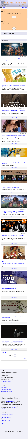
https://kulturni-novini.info (11, 401)
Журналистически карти (6, 381)
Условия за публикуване (6, 389)
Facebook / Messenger (6, 417)
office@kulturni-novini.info (7, 414)
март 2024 (24, 358)
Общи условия (4, 387)
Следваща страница (16, 358)
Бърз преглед (14, 66)
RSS (3, 423)
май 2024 (4, 352)
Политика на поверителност (6, 391)
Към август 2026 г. (5, 37)
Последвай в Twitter (6, 420)
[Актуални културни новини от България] (14, 3)
